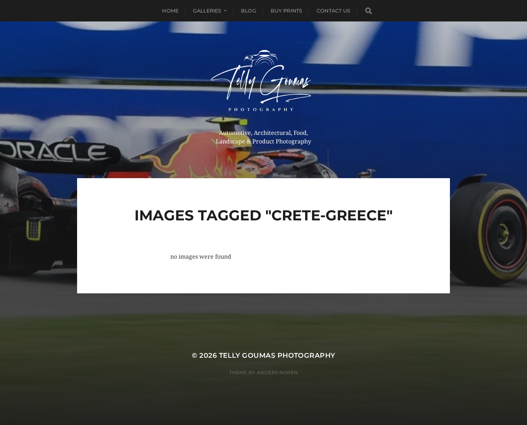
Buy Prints (286, 11)
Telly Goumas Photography (277, 355)
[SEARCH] (368, 11)
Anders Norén (277, 372)
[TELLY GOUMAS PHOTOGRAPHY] (263, 83)
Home (170, 11)
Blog (248, 11)
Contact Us (333, 11)
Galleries (207, 11)
